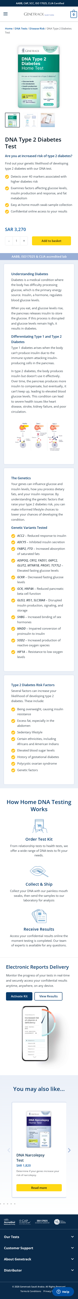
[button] (9, 1150)
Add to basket (51, 241)
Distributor (13, 1270)
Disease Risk (37, 28)
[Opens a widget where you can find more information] (63, 1292)
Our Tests (11, 1237)
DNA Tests (21, 28)
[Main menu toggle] (5, 13)
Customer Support (18, 1248)
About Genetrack (17, 1259)
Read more (39, 1188)
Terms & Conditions (30, 1291)
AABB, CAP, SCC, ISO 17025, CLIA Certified (40, 3)
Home (8, 28)
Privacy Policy (50, 1291)
